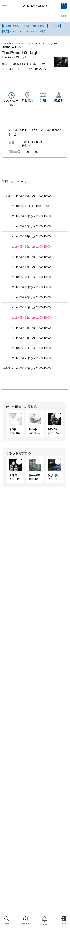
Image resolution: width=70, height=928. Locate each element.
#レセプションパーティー (23, 31)
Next (67, 426)
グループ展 (54, 25)
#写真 (43, 31)
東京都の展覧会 (11, 25)
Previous (3, 426)
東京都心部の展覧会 (33, 25)
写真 (5, 31)
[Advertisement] (35, 556)
